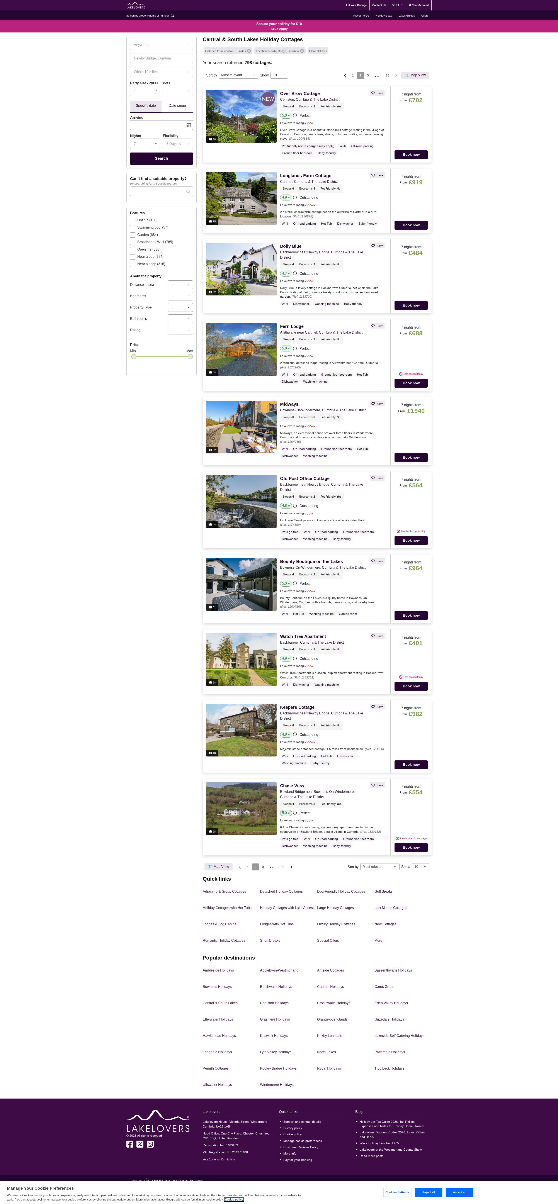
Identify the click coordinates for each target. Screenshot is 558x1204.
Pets (166, 83)
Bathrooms (138, 319)
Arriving (136, 117)
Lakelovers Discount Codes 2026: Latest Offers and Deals (392, 1134)
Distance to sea (142, 285)
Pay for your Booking (297, 1160)
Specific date (146, 105)
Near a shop (151, 264)
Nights (135, 136)
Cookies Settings (397, 1192)
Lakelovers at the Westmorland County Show (391, 1149)
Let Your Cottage (356, 5)
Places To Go (361, 15)
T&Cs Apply (279, 29)
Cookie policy (292, 1134)
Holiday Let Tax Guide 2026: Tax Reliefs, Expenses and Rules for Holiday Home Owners (392, 1124)
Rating (135, 330)
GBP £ (396, 5)
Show (264, 75)
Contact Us (379, 5)
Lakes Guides (406, 15)
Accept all (459, 1192)
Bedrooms (138, 296)
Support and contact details (302, 1121)
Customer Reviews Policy (300, 1147)
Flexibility (171, 136)
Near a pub (150, 256)
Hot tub (147, 220)
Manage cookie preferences (302, 1141)
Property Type (141, 307)
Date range (177, 105)
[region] (279, 1192)
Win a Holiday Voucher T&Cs (379, 1143)
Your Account (420, 5)
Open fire (148, 249)
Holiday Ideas (384, 15)
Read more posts (371, 1156)
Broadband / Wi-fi (155, 242)
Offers (424, 15)
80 (387, 75)
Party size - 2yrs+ (144, 83)
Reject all (428, 1192)
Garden (147, 235)
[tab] (146, 107)
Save (379, 93)
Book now (411, 154)
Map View (418, 75)
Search (161, 158)
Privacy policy (292, 1128)
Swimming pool (152, 227)
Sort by (211, 75)
